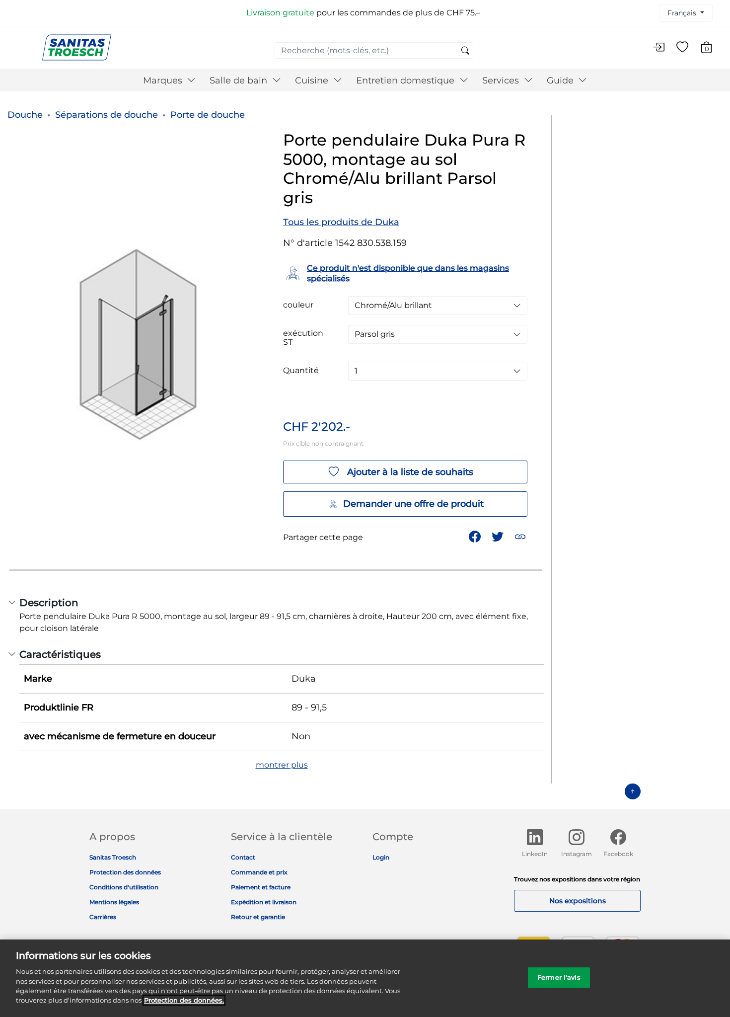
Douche (25, 114)
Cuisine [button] (313, 80)
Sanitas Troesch (112, 857)
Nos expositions (577, 900)
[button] (521, 536)
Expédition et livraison (263, 902)
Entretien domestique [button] (406, 80)
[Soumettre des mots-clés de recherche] (465, 51)
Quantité (301, 370)
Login (380, 857)
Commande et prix (259, 872)
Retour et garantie (258, 917)
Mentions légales (114, 902)
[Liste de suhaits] (682, 48)
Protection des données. (184, 1000)
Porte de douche (207, 114)
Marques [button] (164, 80)
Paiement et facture (261, 887)
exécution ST (303, 338)
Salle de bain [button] (240, 80)
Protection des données (125, 872)
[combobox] (374, 50)
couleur (298, 305)
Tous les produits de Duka (341, 222)
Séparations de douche (106, 114)
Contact (243, 857)
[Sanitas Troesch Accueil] (76, 47)
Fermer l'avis (559, 977)
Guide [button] (561, 80)
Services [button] (501, 80)
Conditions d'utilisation (123, 887)
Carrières (102, 917)
